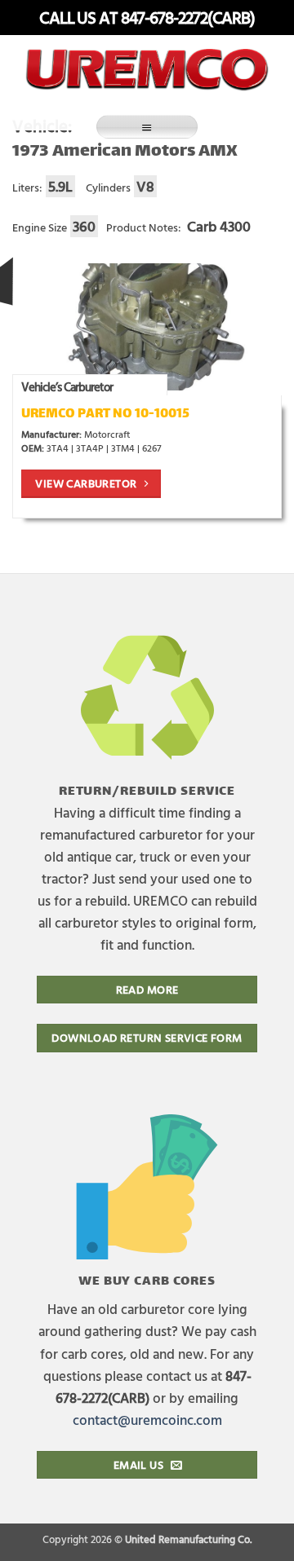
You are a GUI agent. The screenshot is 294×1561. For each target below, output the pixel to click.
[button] (147, 127)
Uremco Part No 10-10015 (105, 414)
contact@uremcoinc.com (147, 1419)
